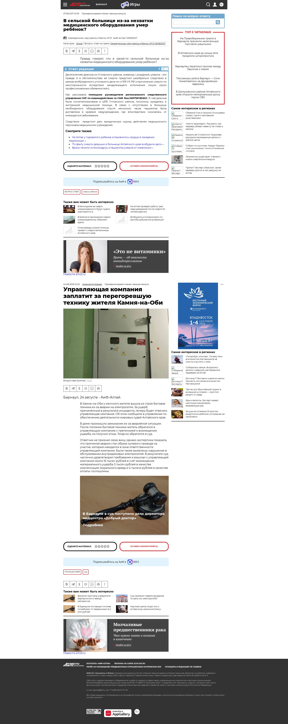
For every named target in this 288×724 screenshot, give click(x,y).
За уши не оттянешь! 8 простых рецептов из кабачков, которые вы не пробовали (205, 414)
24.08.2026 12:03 (71, 284)
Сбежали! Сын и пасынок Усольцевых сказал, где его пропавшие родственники (205, 115)
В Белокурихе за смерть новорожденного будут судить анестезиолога (94, 209)
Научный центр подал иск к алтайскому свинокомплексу (145, 607)
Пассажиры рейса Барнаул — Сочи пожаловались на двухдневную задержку (198, 81)
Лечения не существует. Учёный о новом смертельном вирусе (203, 158)
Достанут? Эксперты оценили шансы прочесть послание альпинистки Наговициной (205, 381)
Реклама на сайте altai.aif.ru (129, 663)
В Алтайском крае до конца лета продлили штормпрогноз (198, 54)
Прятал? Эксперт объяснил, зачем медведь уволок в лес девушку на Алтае (203, 170)
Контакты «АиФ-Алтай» (98, 663)
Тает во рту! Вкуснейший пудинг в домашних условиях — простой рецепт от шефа (203, 392)
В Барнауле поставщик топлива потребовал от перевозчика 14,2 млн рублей (94, 609)
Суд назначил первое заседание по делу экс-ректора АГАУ (147, 597)
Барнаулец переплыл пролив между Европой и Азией (198, 68)
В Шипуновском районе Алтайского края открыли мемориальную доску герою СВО (198, 94)
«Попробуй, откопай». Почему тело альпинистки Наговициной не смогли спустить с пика (204, 359)
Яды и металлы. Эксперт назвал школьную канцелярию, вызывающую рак (202, 403)
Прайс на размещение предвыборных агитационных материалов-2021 (123, 667)
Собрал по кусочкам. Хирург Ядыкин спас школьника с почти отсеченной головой (205, 148)
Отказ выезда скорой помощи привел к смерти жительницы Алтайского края (93, 230)
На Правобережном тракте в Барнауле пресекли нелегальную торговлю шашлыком (198, 41)
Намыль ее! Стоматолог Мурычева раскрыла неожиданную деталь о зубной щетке (204, 137)
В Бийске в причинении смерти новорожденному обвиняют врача (94, 220)
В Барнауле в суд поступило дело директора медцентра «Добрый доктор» (123, 516)
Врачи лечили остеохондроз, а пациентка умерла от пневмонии (112, 147)
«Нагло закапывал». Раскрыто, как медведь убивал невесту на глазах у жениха (204, 126)
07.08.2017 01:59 (71, 13)
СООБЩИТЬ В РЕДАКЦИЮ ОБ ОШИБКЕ (183, 667)
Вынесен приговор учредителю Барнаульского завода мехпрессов (94, 598)
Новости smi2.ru (74, 274)
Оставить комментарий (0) (144, 166)
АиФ (89, 380)
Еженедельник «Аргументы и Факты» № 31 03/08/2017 (138, 43)
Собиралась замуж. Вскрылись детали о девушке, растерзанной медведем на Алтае (203, 370)
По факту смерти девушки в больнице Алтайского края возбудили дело (117, 144)
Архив (79, 43)
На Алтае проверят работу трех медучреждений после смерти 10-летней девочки (148, 209)
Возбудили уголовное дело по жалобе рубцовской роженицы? (147, 218)
